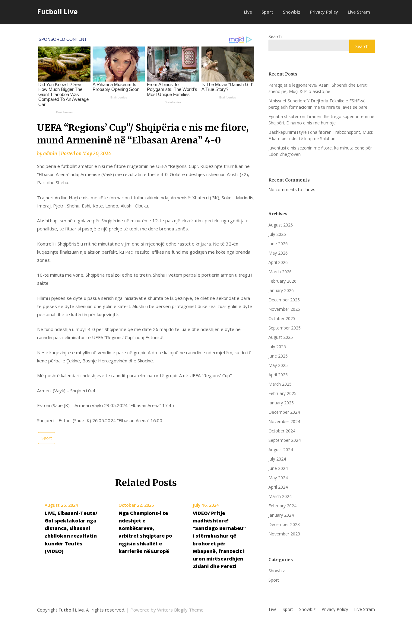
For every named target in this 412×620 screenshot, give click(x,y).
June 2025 (278, 356)
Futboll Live (57, 11)
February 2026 (282, 281)
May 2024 (278, 477)
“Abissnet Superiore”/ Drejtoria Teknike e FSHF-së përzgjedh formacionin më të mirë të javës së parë (317, 104)
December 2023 (284, 524)
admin (50, 153)
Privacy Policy (324, 12)
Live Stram (359, 12)
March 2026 (280, 272)
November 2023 (284, 534)
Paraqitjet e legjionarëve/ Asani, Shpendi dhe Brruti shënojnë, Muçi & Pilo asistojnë (318, 88)
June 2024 (278, 468)
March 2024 (280, 496)
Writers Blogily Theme (180, 610)
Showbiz (291, 12)
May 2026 (278, 253)
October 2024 (281, 431)
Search (275, 36)
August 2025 (280, 337)
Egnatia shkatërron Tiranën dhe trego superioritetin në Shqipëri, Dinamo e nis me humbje (321, 120)
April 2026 (278, 262)
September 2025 (284, 328)
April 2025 (278, 374)
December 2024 (284, 412)
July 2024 (277, 459)
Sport (267, 12)
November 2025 (284, 309)
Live (248, 12)
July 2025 (277, 346)
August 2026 (280, 225)
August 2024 (280, 449)
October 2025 (281, 318)
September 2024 (284, 440)
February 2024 (282, 506)
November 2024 (284, 421)
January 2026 (281, 290)
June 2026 (278, 243)
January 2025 (281, 403)
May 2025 (278, 365)
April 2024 (278, 487)
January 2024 (281, 515)
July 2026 (277, 234)
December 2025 (284, 300)
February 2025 (282, 393)
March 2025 (280, 384)
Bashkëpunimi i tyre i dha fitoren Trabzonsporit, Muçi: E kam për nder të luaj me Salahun (320, 135)
